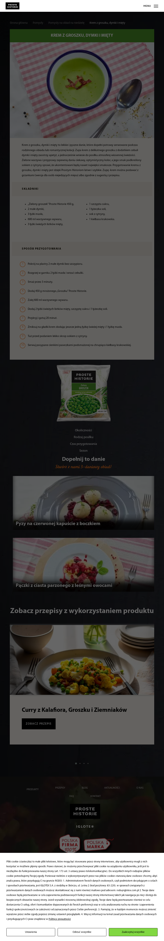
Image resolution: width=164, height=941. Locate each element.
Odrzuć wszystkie (82, 932)
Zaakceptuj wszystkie (133, 932)
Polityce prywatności (60, 919)
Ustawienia (31, 932)
